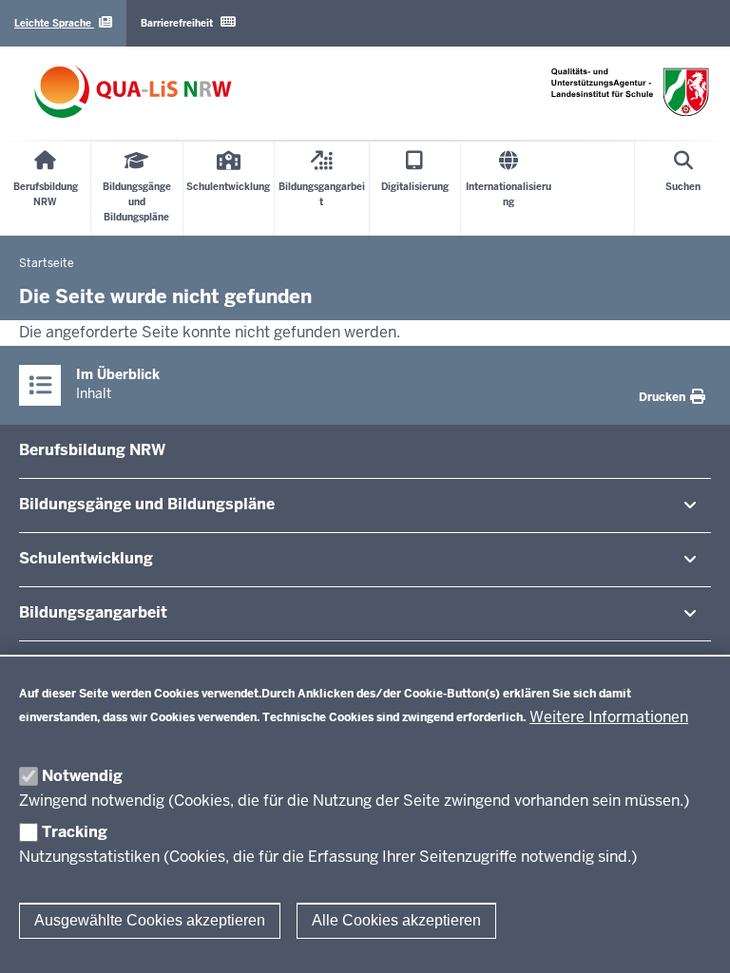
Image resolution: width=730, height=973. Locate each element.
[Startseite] (133, 92)
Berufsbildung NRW (92, 450)
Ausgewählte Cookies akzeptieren (149, 920)
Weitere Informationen (608, 717)
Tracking (74, 832)
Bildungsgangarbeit (93, 612)
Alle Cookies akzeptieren (396, 920)
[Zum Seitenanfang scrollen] (692, 938)
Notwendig (82, 776)
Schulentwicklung (86, 558)
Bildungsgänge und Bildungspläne (147, 504)
